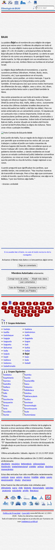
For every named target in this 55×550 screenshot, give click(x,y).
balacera (7, 363)
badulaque (8, 335)
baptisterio (9, 378)
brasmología (30, 406)
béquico (28, 387)
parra (14, 488)
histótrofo (6, 467)
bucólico (7, 412)
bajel (6, 357)
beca (27, 384)
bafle (27, 335)
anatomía (6, 491)
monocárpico (7, 469)
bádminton (30, 332)
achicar (40, 467)
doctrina (49, 467)
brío (5, 409)
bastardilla (29, 381)
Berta (6, 390)
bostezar (29, 402)
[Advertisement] (28, 24)
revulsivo (15, 464)
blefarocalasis (31, 396)
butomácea (30, 415)
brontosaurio (31, 409)
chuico (18, 480)
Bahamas (8, 348)
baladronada (9, 366)
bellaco (7, 387)
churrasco (26, 480)
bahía (27, 348)
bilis (5, 393)
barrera (7, 381)
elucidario (5, 464)
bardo (27, 378)
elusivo (27, 477)
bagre (27, 341)
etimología (6, 488)
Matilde (34, 477)
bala (27, 360)
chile (20, 488)
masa (12, 477)
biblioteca (29, 390)
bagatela (29, 338)
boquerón (8, 402)
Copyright (26, 513)
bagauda (8, 341)
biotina (28, 393)
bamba (28, 375)
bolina (28, 399)
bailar (27, 351)
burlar (6, 415)
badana (28, 329)
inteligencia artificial (29, 522)
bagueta (7, 345)
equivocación (7, 480)
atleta (42, 477)
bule (27, 412)
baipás (7, 354)
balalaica (7, 375)
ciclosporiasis (39, 464)
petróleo (49, 488)
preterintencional (20, 467)
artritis (26, 491)
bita (5, 396)
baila (6, 351)
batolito (7, 384)
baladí (27, 363)
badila (6, 332)
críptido (32, 467)
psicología (16, 491)
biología (27, 488)
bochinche (8, 399)
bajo (27, 357)
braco (6, 406)
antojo (19, 477)
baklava (7, 360)
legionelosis (26, 464)
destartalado (38, 488)
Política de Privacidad (12, 513)
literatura (34, 491)
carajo (49, 477)
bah (26, 345)
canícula (5, 477)
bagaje (7, 338)
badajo (7, 329)
